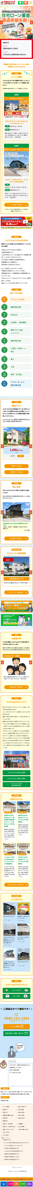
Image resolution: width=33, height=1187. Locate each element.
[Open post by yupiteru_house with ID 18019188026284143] (9, 930)
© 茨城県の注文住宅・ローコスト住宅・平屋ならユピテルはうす (17, 1179)
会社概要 (20, 1124)
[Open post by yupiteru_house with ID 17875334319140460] (24, 930)
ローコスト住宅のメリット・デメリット (14, 1145)
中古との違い (21, 1115)
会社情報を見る (16, 784)
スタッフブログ (16, 990)
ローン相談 (10, 1184)
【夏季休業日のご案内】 (10, 48)
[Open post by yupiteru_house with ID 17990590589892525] (24, 909)
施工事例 (5, 1118)
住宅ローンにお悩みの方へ (9, 1126)
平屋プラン (5, 1112)
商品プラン (5, 1109)
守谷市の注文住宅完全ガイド (12, 1148)
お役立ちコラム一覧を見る (16, 885)
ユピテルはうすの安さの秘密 (16, 772)
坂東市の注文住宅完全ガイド (12, 1154)
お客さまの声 (21, 1118)
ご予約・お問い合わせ (23, 1129)
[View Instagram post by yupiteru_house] (14, 914)
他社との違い (21, 1112)
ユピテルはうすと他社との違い (16, 778)
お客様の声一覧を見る (15, 687)
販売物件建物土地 (29, 1183)
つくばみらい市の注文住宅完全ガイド (14, 1151)
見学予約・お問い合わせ (14, 1033)
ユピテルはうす (12, 1061)
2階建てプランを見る (16, 472)
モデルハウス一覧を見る (16, 592)
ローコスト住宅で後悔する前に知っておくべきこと (17, 1142)
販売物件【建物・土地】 (8, 1115)
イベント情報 (15, 1026)
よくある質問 (21, 1126)
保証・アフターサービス (8, 1129)
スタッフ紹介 (16, 996)
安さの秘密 (21, 1109)
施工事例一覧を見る (16, 538)
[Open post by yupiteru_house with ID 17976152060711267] (9, 954)
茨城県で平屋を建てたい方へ (12, 1156)
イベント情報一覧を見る (16, 205)
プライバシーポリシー (17, 1167)
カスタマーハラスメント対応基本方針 (17, 1171)
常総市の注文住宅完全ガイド (12, 1159)
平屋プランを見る (16, 466)
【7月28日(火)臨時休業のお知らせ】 (14, 54)
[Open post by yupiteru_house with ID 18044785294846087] (24, 954)
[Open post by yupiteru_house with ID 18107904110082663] (9, 909)
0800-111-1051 (16, 1018)
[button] (16, 36)
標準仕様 (5, 1121)
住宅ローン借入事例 (8, 1124)
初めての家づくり (22, 1106)
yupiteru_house (9, 904)
